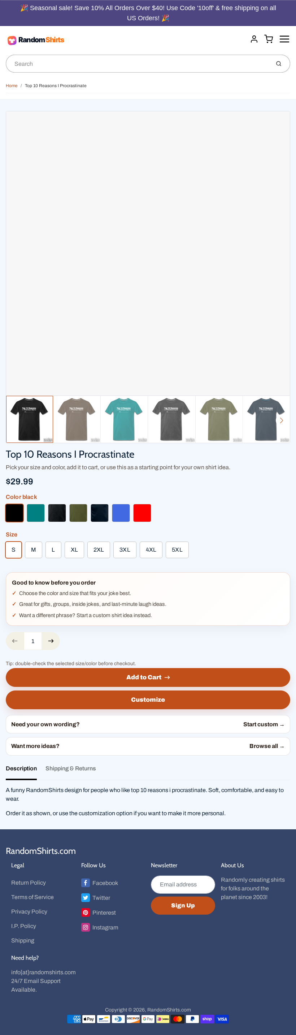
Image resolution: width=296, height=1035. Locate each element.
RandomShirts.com (41, 851)
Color (21, 497)
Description (21, 768)
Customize (148, 699)
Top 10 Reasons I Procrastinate (56, 85)
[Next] (281, 420)
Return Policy (28, 883)
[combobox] (137, 64)
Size (12, 534)
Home (12, 85)
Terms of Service (32, 897)
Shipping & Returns (70, 768)
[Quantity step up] (51, 641)
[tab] (25, 770)
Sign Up (183, 905)
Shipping (22, 940)
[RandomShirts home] (125, 40)
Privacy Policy (29, 911)
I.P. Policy (23, 926)
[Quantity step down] (15, 641)
